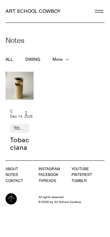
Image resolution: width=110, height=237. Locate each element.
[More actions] (28, 113)
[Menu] (99, 11)
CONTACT (14, 181)
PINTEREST (82, 175)
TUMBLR (79, 181)
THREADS (47, 181)
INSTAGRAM (49, 169)
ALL (9, 59)
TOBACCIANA (21, 128)
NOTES (12, 175)
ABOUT (12, 169)
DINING (32, 59)
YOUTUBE (80, 169)
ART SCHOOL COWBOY (33, 11)
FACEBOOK (48, 175)
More (58, 59)
